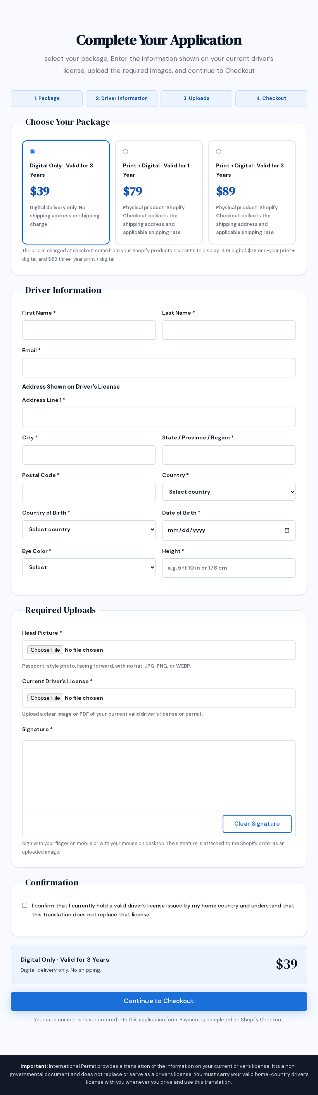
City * (30, 437)
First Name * (39, 312)
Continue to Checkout (159, 1001)
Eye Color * (37, 551)
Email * (31, 350)
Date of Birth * (181, 512)
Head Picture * (106, 649)
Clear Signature (257, 824)
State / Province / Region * (198, 437)
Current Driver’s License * (112, 698)
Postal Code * (41, 475)
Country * (175, 475)
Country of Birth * (46, 512)
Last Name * (178, 312)
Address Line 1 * (44, 399)
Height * (173, 551)
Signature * (37, 729)
